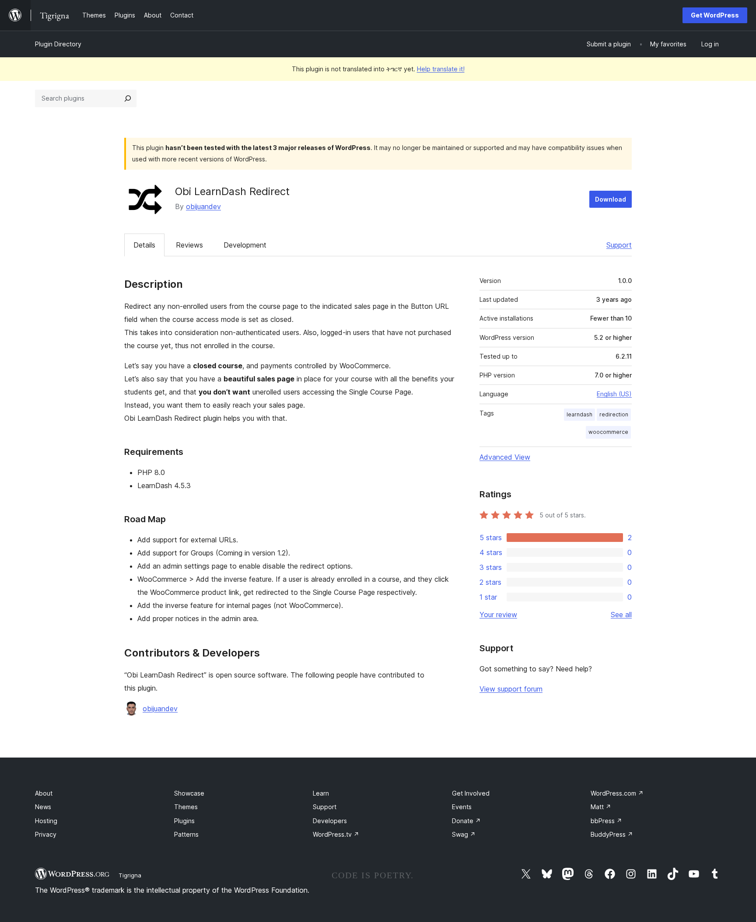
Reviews (189, 245)
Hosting (46, 820)
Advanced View (505, 457)
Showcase (189, 793)
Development (245, 245)
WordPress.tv (336, 834)
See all (621, 614)
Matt (601, 806)
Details (144, 245)
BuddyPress (612, 834)
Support (619, 245)
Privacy (45, 834)
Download (610, 199)
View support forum (511, 689)
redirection (613, 414)
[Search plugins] (127, 98)
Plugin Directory (58, 44)
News (43, 806)
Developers (330, 820)
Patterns (186, 834)
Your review (498, 614)
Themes (186, 806)
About (43, 793)
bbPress (606, 820)
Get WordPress (715, 15)
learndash (579, 414)
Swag (464, 834)
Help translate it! (441, 69)
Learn (321, 793)
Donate (466, 820)
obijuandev (203, 206)
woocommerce (608, 432)
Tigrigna (130, 875)
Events (462, 806)
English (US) (614, 394)
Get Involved (471, 793)
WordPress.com (617, 793)
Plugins (184, 820)
